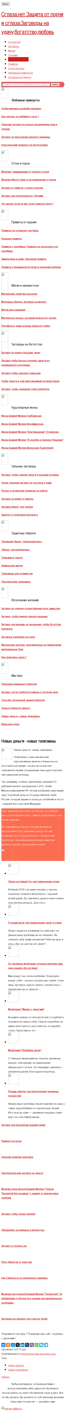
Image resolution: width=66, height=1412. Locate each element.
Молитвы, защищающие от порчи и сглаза (25, 171)
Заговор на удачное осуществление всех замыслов (30, 608)
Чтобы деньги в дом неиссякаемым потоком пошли (30, 381)
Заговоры (13, 46)
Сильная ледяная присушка (17, 1157)
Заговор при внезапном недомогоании (23, 1124)
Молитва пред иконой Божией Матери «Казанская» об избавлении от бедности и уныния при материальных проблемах (31, 1298)
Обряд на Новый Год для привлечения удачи (33, 881)
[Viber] (32, 1345)
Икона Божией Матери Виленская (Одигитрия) (27, 447)
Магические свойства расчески (19, 293)
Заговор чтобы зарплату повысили (21, 373)
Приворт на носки (11, 1141)
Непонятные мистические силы (38, 1353)
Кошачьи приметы (11, 238)
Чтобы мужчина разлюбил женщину (21, 108)
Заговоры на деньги (19, 77)
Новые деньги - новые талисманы (20, 716)
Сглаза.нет (32, 22)
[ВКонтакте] (3, 1345)
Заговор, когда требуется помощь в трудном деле (29, 692)
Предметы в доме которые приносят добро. (26, 325)
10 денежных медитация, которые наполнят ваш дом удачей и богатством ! (35, 965)
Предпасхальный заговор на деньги (22, 1173)
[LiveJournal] (27, 1345)
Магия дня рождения (13, 309)
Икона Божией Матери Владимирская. (22, 423)
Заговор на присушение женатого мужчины (25, 137)
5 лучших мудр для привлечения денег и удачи (35, 922)
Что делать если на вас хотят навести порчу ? (27, 203)
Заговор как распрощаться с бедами (22, 195)
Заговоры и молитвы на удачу (18, 636)
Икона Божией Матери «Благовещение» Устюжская (30, 431)
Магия (11, 50)
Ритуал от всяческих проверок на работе (24, 490)
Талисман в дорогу (12, 557)
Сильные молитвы (18, 59)
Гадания (13, 55)
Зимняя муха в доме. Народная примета (23, 258)
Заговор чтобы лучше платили (18, 1213)
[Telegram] (46, 1345)
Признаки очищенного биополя (19, 684)
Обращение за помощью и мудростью (23, 1230)
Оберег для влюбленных (15, 549)
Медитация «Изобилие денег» (25, 1050)
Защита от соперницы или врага (19, 514)
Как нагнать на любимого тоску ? (20, 116)
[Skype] (41, 1345)
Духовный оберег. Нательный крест (21, 541)
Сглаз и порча (16, 68)
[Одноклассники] (8, 1345)
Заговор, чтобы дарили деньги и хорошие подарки (30, 474)
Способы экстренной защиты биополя (23, 700)
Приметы (13, 63)
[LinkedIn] (22, 1345)
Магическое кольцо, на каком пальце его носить (29, 317)
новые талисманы (18, 1369)
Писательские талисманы (15, 581)
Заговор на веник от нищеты (17, 498)
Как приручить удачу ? (14, 657)
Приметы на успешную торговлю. (20, 230)
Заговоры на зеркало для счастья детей (24, 1318)
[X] (18, 1345)
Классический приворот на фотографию (24, 144)
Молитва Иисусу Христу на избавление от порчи (28, 179)
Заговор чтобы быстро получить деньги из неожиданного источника (25, 362)
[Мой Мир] (13, 1345)
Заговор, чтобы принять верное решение (24, 616)
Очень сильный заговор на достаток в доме (26, 482)
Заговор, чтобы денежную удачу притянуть (25, 389)
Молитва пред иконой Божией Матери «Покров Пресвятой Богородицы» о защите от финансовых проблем (29, 1193)
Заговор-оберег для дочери (17, 506)
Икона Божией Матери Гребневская (21, 415)
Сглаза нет (14, 41)
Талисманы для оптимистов (17, 573)
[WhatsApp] (37, 1345)
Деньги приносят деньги (15, 708)
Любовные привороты (20, 72)
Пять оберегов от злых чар (16, 1262)
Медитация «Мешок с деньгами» (26, 1009)
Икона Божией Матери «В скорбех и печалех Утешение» (32, 439)
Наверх (5, 1376)
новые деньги (16, 1365)
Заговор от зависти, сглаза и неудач (22, 187)
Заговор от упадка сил (14, 1245)
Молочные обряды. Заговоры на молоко (23, 301)
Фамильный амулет (12, 565)
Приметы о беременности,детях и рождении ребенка (31, 267)
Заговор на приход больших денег (21, 352)
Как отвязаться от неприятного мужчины (24, 1277)
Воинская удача (10, 724)
